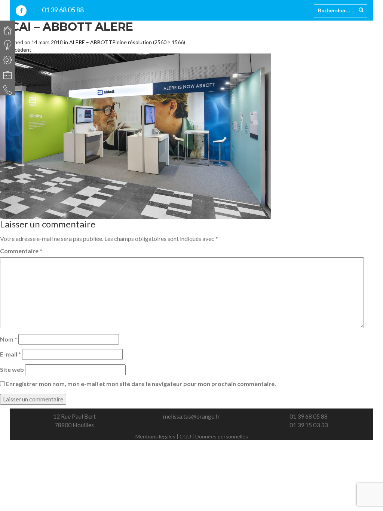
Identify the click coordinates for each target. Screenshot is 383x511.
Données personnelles (221, 436)
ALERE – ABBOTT (90, 42)
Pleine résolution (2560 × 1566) (148, 42)
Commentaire (21, 250)
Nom (8, 339)
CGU (185, 436)
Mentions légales (155, 436)
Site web (12, 369)
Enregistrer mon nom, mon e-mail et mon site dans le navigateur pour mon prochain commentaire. (141, 383)
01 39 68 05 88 (63, 10)
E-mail (10, 354)
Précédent (15, 49)
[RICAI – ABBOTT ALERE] (135, 135)
